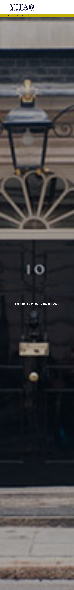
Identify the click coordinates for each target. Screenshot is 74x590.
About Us (12, 15)
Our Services (18, 15)
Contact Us (28, 15)
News (23, 15)
